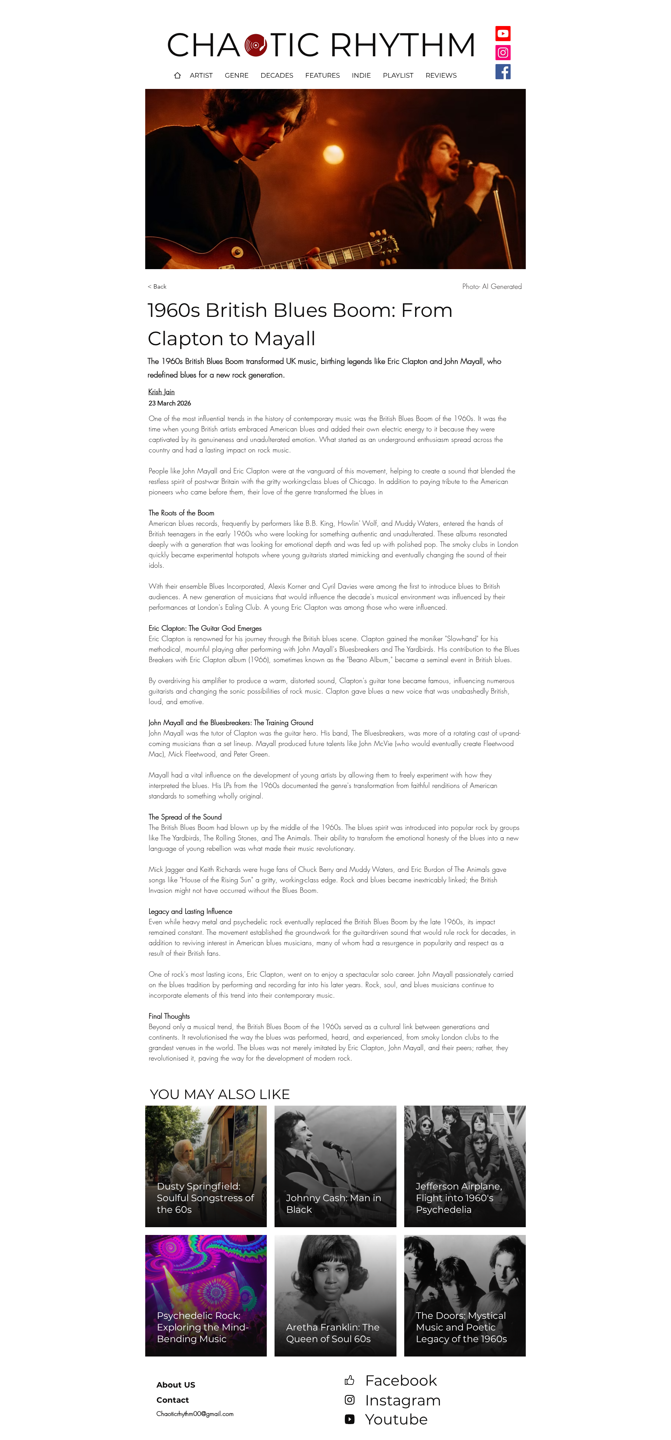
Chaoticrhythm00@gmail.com (195, 1413)
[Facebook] (503, 71)
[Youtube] (503, 33)
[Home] (177, 75)
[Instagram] (503, 52)
